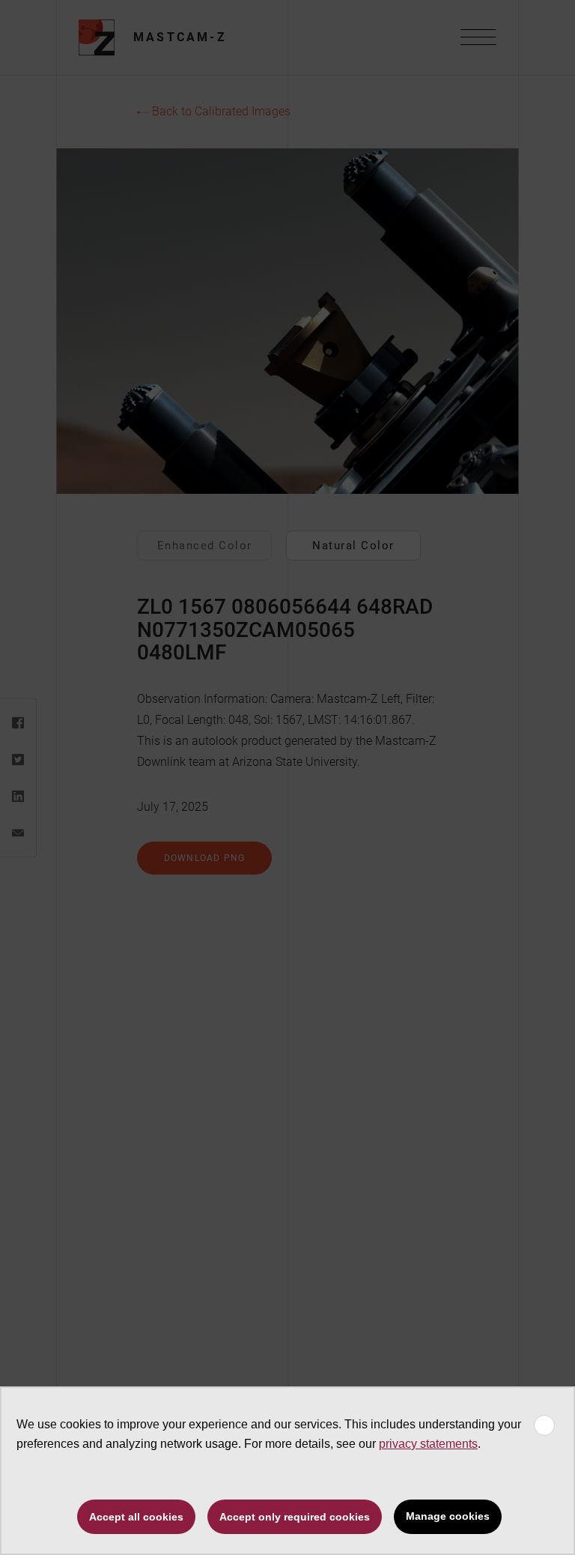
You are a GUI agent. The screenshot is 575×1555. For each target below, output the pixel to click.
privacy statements (428, 1443)
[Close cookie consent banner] (544, 1425)
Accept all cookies (136, 1517)
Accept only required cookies (294, 1517)
